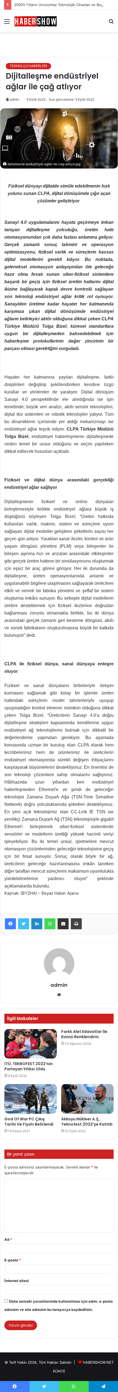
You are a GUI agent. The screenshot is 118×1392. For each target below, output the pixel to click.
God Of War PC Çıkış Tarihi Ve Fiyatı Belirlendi (29, 1121)
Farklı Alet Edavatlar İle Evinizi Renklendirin (84, 1034)
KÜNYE (59, 1371)
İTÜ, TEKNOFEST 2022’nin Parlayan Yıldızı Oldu (28, 1066)
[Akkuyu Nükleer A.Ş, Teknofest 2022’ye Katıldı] (87, 1099)
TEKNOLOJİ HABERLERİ (28, 66)
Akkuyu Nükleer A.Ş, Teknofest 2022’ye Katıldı (87, 1121)
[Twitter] (23, 923)
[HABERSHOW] (36, 21)
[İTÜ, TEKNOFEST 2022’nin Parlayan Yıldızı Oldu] (30, 1044)
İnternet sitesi (16, 1280)
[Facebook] (10, 923)
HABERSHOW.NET (98, 1362)
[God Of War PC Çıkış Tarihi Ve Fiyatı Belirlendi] (30, 1099)
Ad (8, 1239)
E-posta (12, 1260)
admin (14, 99)
